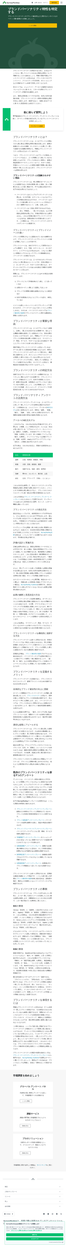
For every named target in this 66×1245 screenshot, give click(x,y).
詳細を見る (25, 1126)
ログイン (45, 2)
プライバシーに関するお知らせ (19, 1230)
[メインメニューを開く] (61, 2)
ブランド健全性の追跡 (33, 654)
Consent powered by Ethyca (55, 1242)
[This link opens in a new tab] (44, 1214)
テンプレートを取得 (37, 126)
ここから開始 (32, 25)
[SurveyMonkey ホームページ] (11, 3)
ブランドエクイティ (34, 696)
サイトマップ (41, 1165)
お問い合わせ (38, 2)
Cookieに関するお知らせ (35, 1230)
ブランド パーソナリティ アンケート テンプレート (30, 1055)
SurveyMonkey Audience (29, 585)
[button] (33, 1186)
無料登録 (54, 2)
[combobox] (9, 1214)
